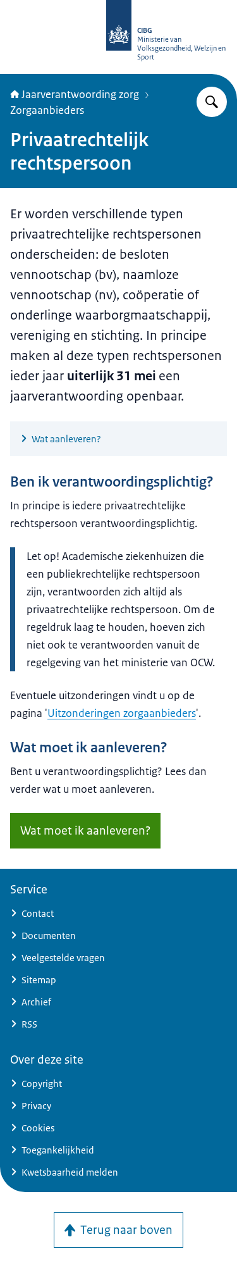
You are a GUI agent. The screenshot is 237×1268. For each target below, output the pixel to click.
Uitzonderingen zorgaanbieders (121, 713)
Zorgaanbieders (47, 110)
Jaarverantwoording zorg (80, 94)
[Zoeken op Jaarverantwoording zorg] (212, 102)
